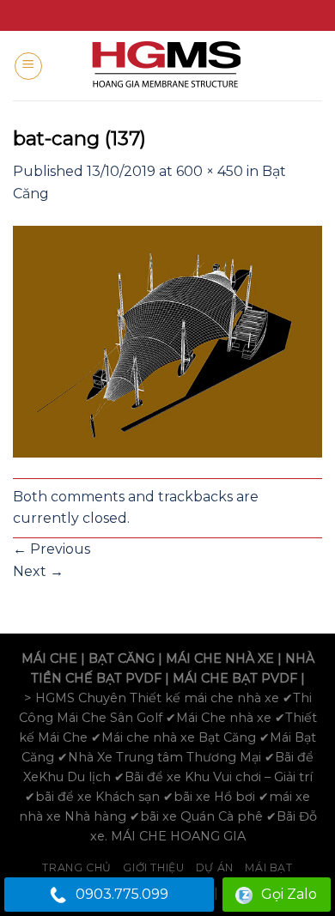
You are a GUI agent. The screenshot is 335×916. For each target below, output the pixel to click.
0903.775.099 (122, 894)
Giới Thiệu (153, 867)
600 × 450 (209, 171)
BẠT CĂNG (121, 658)
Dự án (215, 867)
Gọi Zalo (289, 894)
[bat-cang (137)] (167, 340)
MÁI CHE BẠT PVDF (235, 678)
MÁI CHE (49, 658)
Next (38, 571)
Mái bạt (268, 867)
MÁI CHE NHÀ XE (220, 658)
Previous (51, 549)
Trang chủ (77, 867)
